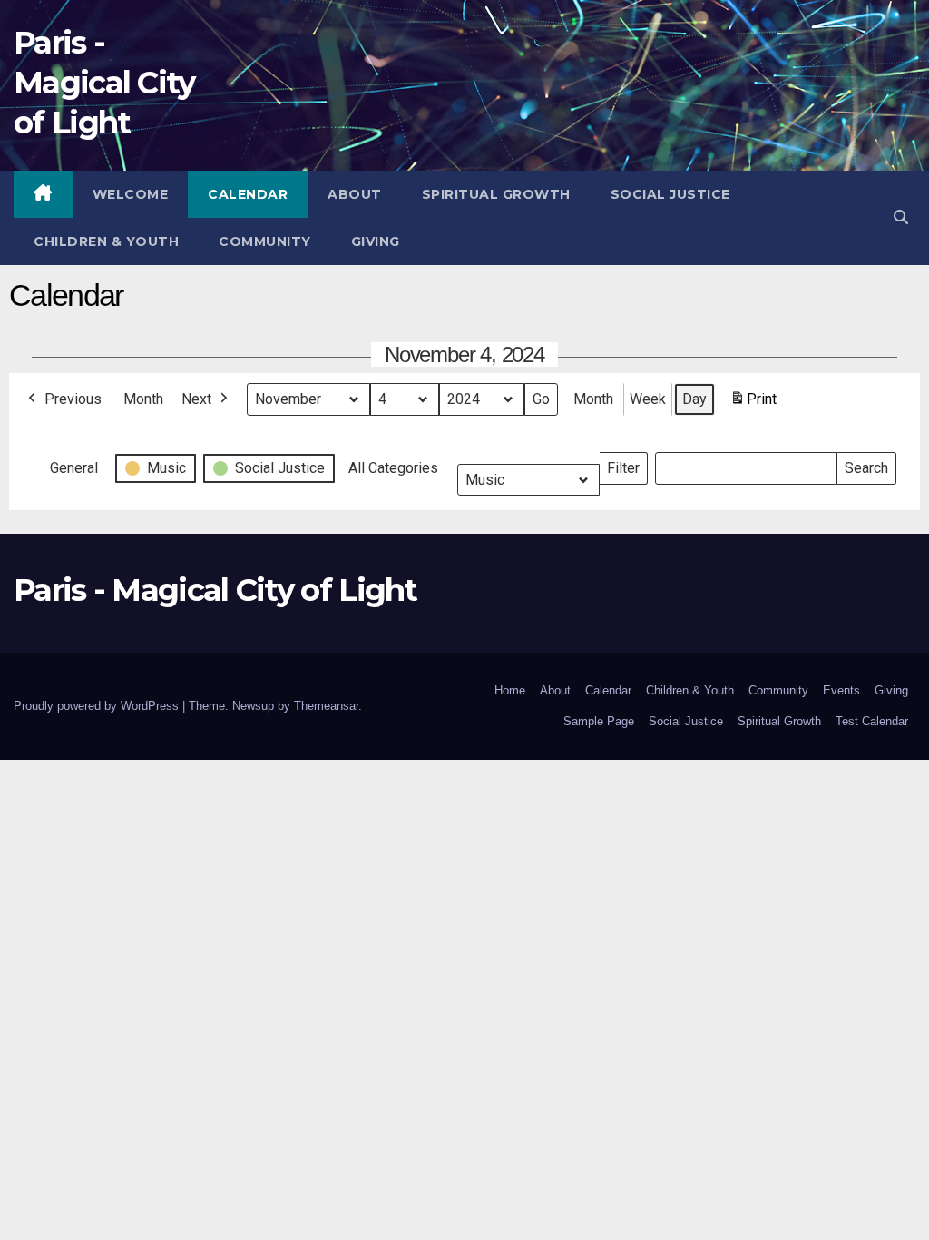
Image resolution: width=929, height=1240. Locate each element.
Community (265, 241)
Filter (627, 464)
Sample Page (598, 721)
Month (143, 399)
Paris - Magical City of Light (104, 83)
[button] (901, 217)
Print (753, 404)
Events (841, 690)
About (355, 194)
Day (694, 399)
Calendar (248, 194)
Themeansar (326, 706)
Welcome (131, 194)
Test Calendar (872, 721)
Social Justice (670, 194)
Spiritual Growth (496, 194)
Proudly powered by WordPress (98, 706)
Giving (375, 241)
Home (509, 690)
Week (648, 399)
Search (866, 464)
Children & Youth (106, 241)
